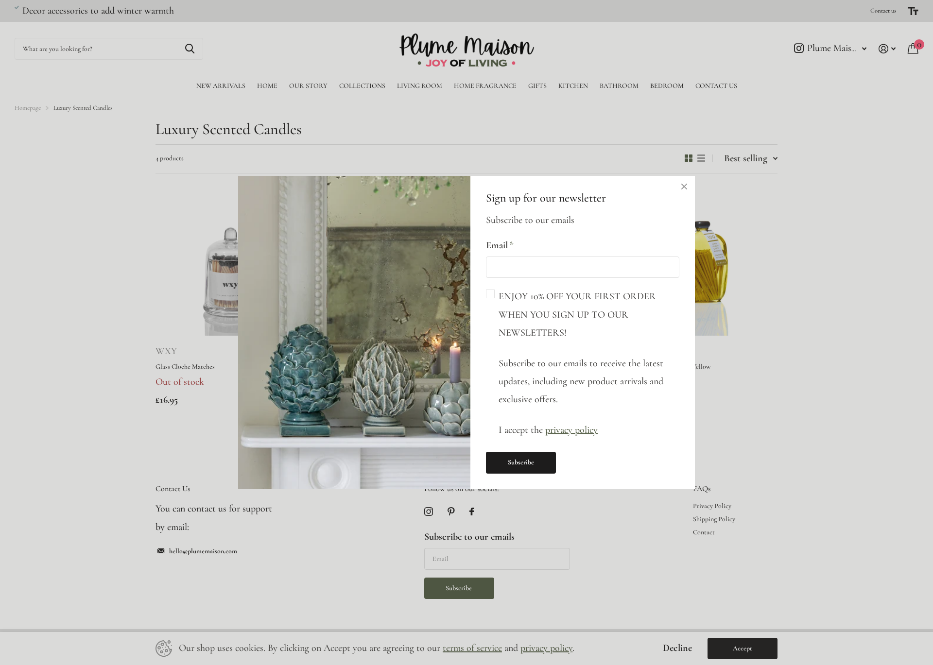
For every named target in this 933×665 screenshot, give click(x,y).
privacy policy (571, 430)
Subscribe (521, 462)
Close (684, 186)
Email (500, 245)
